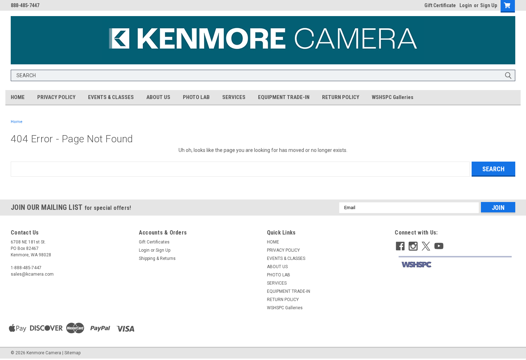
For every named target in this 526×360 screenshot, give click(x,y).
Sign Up (488, 5)
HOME (18, 97)
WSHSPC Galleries (392, 97)
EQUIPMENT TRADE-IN (284, 97)
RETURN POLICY (340, 97)
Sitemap (72, 352)
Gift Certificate (440, 5)
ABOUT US (158, 97)
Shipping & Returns (157, 258)
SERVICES (233, 97)
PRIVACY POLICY (56, 97)
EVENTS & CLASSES (111, 97)
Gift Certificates (154, 242)
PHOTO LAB (196, 97)
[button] (455, 264)
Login (465, 5)
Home (17, 121)
